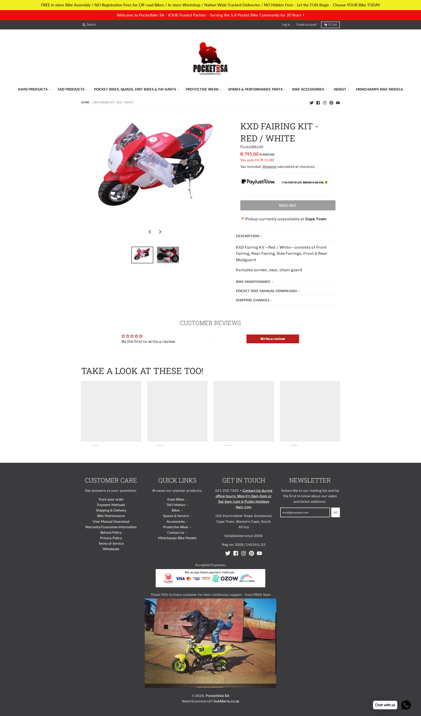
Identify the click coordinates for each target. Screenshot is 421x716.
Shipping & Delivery (111, 510)
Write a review (272, 339)
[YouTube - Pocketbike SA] (338, 102)
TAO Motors (176, 505)
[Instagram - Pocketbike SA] (325, 102)
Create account (306, 24)
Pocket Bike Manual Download (266, 291)
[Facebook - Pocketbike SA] (318, 102)
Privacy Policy (111, 538)
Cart (332, 24)
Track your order (111, 499)
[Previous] (150, 232)
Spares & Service (176, 515)
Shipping (269, 167)
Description (247, 236)
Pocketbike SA (217, 696)
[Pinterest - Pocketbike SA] (331, 102)
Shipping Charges (252, 300)
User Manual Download (111, 521)
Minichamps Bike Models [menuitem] (379, 89)
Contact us (175, 532)
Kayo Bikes (175, 499)
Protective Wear (175, 527)
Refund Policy (111, 532)
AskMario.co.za (226, 701)
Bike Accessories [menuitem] (308, 89)
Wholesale (111, 549)
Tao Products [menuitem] (70, 89)
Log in (286, 24)
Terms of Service (111, 543)
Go (336, 512)
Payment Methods (111, 505)
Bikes (176, 510)
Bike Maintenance (253, 281)
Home (85, 102)
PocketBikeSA (252, 147)
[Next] (160, 232)
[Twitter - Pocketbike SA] (312, 102)
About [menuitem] (340, 89)
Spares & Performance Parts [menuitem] (255, 89)
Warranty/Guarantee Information (111, 527)
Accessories (176, 521)
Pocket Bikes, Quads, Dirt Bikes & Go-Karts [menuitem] (135, 89)
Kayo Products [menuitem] (33, 89)
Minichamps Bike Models (177, 538)
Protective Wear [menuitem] (202, 89)
